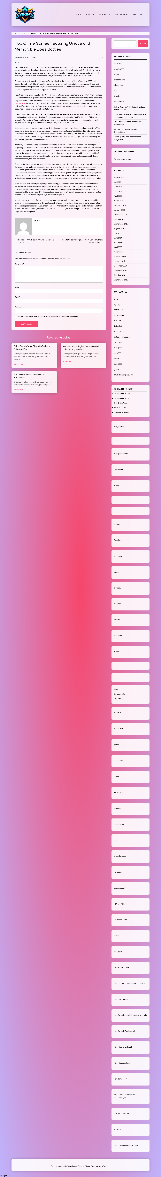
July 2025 (117, 233)
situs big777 (119, 69)
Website (18, 307)
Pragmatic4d (119, 426)
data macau (118, 310)
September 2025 (121, 224)
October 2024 (119, 275)
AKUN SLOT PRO (120, 407)
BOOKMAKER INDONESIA (123, 389)
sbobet (117, 74)
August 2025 (119, 228)
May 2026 (118, 191)
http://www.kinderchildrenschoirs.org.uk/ (130, 1015)
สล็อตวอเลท (118, 85)
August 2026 (119, 177)
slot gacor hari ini (121, 454)
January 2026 (119, 210)
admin (34, 58)
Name (17, 287)
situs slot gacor (120, 856)
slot (115, 90)
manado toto (119, 824)
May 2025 (118, 242)
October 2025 (119, 219)
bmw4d (117, 96)
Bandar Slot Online (121, 967)
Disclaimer (137, 15)
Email (17, 297)
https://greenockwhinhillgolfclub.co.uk (129, 983)
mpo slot (117, 713)
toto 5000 (118, 358)
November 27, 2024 (21, 58)
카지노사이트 (119, 904)
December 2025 (120, 214)
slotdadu (117, 588)
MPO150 (117, 320)
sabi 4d (117, 935)
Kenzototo (118, 331)
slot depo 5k (119, 101)
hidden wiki (118, 729)
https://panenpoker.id (123, 1047)
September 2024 (121, 280)
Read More (18, 364)
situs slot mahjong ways (123, 375)
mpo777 (117, 604)
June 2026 (118, 186)
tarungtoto (119, 792)
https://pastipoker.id (122, 1063)
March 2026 (119, 200)
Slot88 (116, 485)
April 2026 (118, 196)
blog (23, 33)
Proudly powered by (64, 1166)
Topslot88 (118, 540)
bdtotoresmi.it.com (122, 337)
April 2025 (118, 247)
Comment (19, 264)
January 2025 (119, 261)
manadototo (119, 760)
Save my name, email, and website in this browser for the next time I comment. (47, 316)
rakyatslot (118, 342)
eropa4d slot (119, 80)
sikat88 (117, 689)
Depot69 (117, 698)
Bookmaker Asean (121, 412)
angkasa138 (119, 315)
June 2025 (118, 238)
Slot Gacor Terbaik (121, 1113)
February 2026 (120, 205)
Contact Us (104, 15)
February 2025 (120, 256)
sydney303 (118, 304)
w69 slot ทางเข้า (120, 919)
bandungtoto (119, 694)
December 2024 (120, 266)
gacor (116, 369)
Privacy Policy (121, 15)
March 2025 (119, 252)
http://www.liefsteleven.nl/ (124, 1031)
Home (78, 15)
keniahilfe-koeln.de (121, 1079)
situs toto (118, 1129)
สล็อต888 (117, 572)
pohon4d (117, 744)
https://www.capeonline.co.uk (126, 1145)
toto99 (117, 524)
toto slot (117, 63)
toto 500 (117, 353)
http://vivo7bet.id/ (121, 999)
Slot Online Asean (121, 403)
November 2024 (120, 270)
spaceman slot (120, 888)
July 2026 (117, 182)
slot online (118, 556)
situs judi (3, 1175)
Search (143, 43)
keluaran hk (118, 469)
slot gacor (118, 347)
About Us (90, 15)
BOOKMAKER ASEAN (122, 394)
